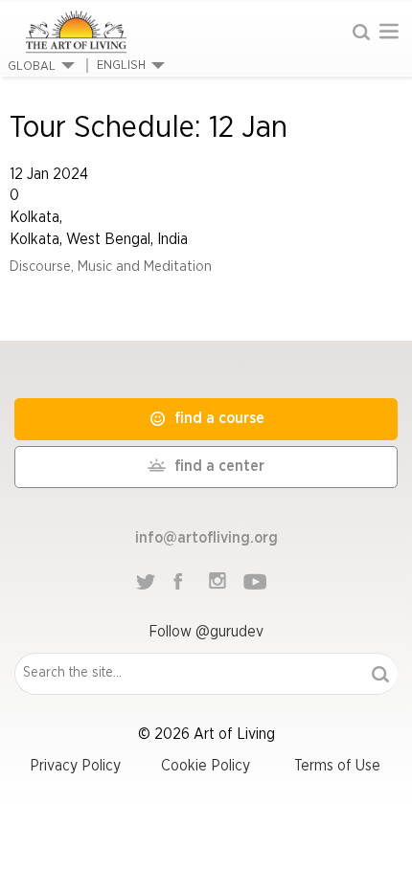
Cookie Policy (205, 765)
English (121, 65)
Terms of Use (337, 765)
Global (32, 66)
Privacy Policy (75, 765)
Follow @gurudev (206, 631)
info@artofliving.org (206, 538)
